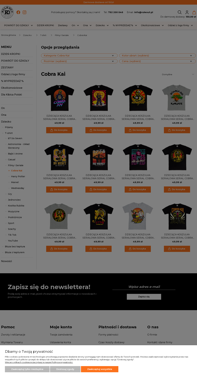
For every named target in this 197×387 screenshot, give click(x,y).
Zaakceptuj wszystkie (99, 369)
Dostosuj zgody (65, 369)
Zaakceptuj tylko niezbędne (27, 369)
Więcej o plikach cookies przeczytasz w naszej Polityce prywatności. (39, 362)
